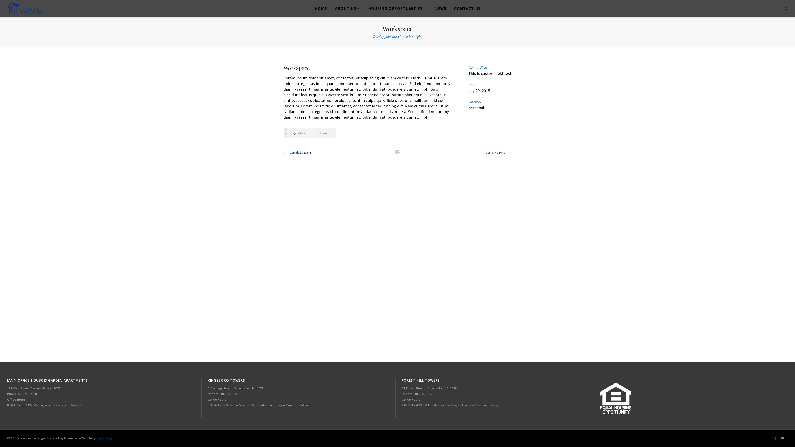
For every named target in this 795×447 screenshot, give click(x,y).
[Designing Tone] (509, 152)
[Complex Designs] (286, 152)
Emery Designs (105, 438)
